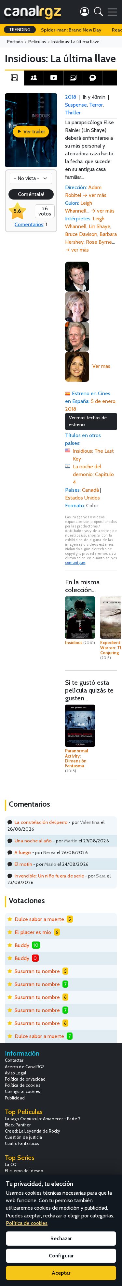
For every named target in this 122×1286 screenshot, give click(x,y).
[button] (98, 13)
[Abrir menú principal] (112, 12)
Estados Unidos (82, 498)
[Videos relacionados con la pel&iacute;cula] (53, 78)
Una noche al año (33, 841)
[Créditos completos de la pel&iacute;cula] (33, 78)
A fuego (23, 852)
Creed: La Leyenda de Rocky (32, 1131)
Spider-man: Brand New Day (71, 30)
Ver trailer (33, 131)
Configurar (61, 1256)
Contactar (14, 1060)
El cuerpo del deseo (24, 1170)
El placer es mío (33, 932)
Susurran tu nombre (37, 971)
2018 (70, 97)
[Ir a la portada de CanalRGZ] (32, 12)
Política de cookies (22, 1085)
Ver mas (101, 366)
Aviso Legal (15, 1073)
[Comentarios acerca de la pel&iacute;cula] (92, 78)
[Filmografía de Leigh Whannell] (77, 276)
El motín (23, 864)
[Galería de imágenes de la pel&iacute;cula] (73, 78)
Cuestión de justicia (23, 1137)
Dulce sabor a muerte (39, 919)
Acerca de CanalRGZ (25, 1066)
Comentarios (29, 224)
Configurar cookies (22, 1091)
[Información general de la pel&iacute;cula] (14, 78)
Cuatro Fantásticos (22, 1143)
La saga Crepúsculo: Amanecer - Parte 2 (43, 1118)
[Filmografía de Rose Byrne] (77, 366)
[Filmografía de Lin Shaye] (77, 306)
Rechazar (61, 1238)
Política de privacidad (25, 1079)
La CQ (11, 1164)
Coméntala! (31, 194)
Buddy (22, 945)
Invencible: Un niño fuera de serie (49, 876)
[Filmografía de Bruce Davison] (77, 336)
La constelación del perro (41, 822)
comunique (75, 562)
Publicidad (15, 1098)
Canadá (90, 490)
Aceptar (61, 1273)
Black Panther (18, 1125)
